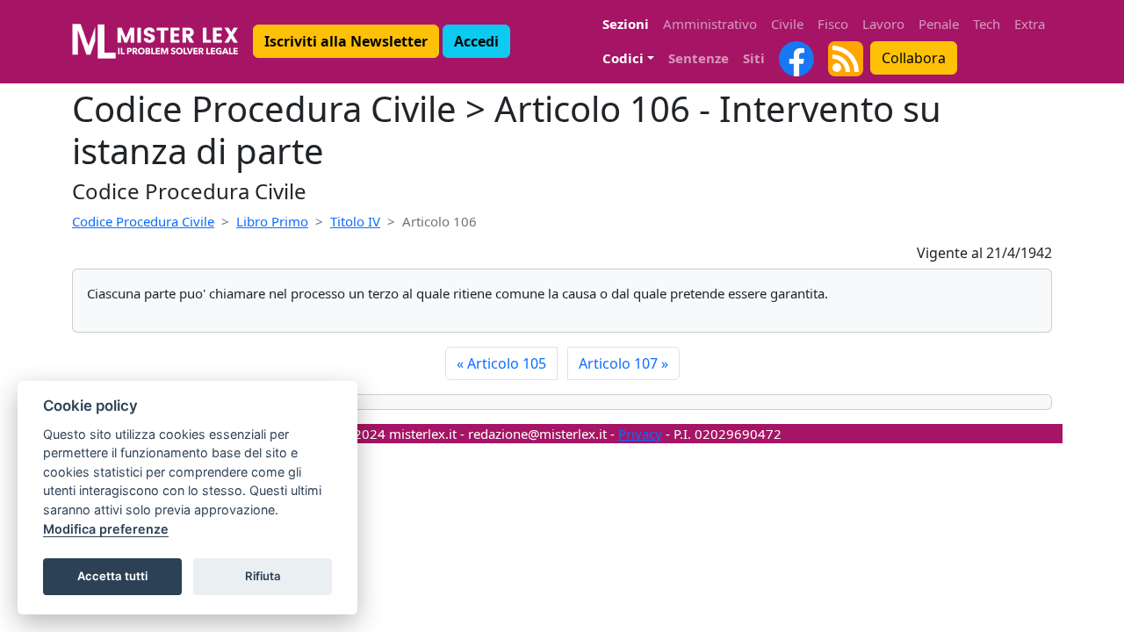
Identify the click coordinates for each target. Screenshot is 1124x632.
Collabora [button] (914, 58)
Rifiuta (263, 576)
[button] (346, 41)
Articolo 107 (623, 363)
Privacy (640, 433)
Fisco (833, 23)
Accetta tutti (112, 576)
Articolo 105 (501, 363)
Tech (986, 23)
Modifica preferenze (106, 528)
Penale (939, 23)
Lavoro (883, 23)
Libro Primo (272, 221)
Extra (1029, 23)
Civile (787, 23)
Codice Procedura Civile (143, 221)
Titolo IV (355, 221)
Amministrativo (710, 23)
